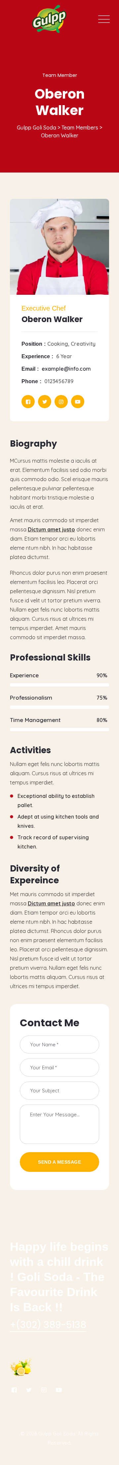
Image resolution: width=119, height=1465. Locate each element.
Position (31, 344)
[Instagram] (61, 401)
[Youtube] (77, 401)
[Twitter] (44, 401)
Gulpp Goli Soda (56, 1433)
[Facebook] (28, 401)
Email (28, 369)
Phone (29, 381)
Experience (35, 356)
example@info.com (66, 368)
